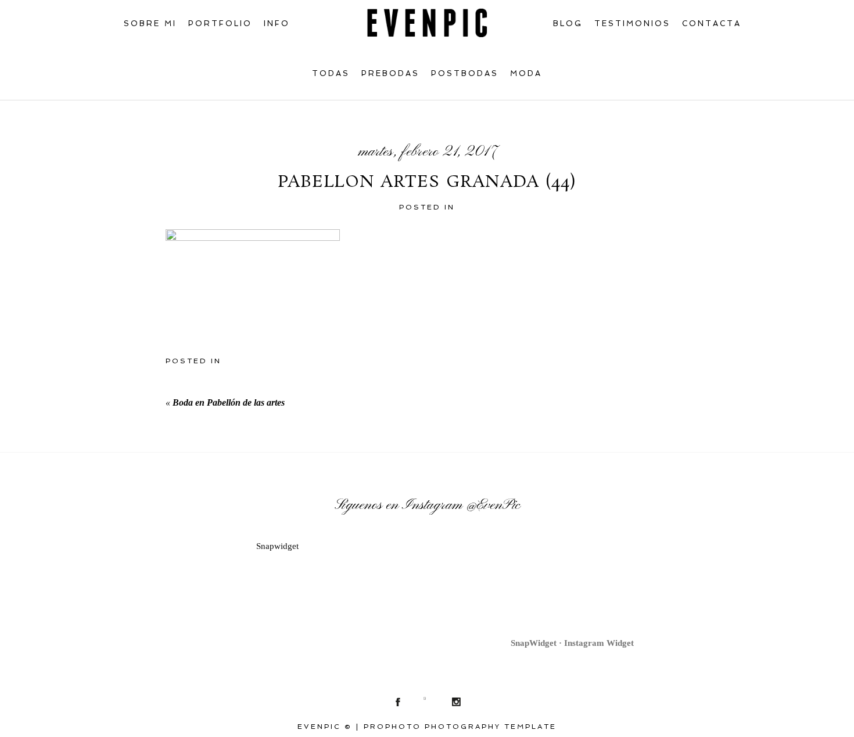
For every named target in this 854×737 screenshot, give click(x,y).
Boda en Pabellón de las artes (229, 402)
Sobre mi (150, 23)
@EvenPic (493, 505)
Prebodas (390, 73)
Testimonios (632, 23)
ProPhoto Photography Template (460, 726)
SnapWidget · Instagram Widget (572, 643)
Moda (526, 73)
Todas (331, 73)
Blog (568, 23)
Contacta (711, 23)
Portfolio (220, 23)
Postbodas (464, 73)
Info (277, 23)
